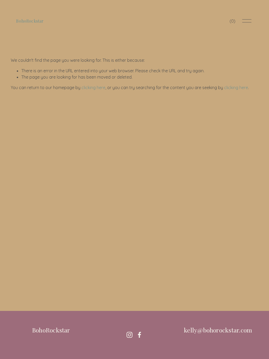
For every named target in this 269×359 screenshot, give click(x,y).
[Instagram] (129, 335)
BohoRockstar (30, 21)
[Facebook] (139, 335)
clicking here (93, 87)
